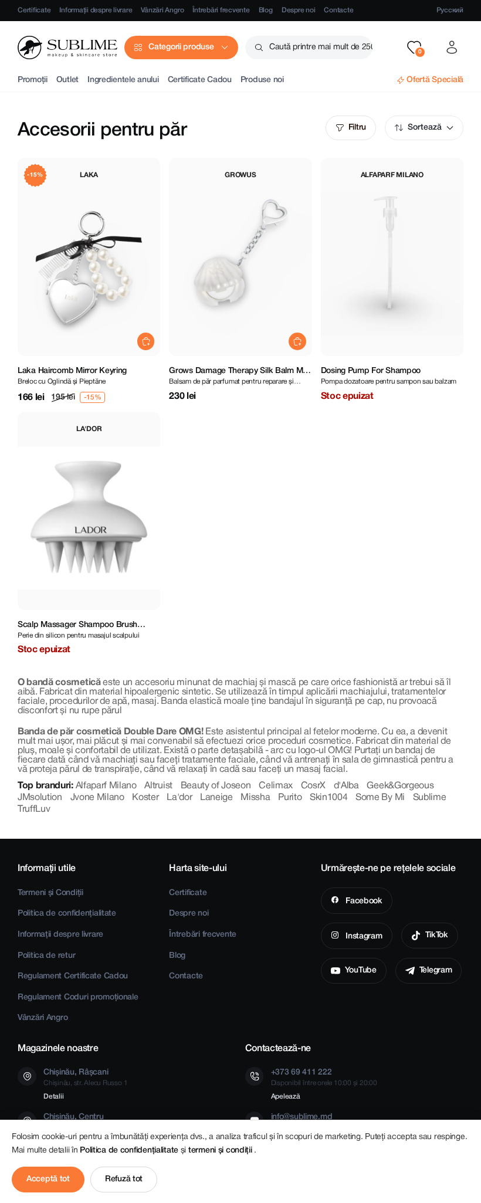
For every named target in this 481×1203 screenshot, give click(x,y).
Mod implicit (424, 128)
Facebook (362, 901)
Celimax (276, 786)
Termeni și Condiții (50, 893)
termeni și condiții (221, 1150)
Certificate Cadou (200, 80)
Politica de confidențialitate (67, 913)
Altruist (158, 786)
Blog (266, 10)
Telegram (435, 970)
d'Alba (346, 786)
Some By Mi (380, 798)
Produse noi (262, 80)
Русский (449, 10)
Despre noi (299, 10)
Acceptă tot (48, 1179)
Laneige (216, 798)
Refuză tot (124, 1179)
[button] (414, 47)
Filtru (357, 127)
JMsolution (40, 798)
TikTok (436, 935)
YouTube (361, 970)
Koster (145, 798)
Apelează (285, 1096)
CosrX (313, 786)
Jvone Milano (97, 798)
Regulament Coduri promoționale (78, 997)
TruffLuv (34, 809)
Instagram (362, 936)
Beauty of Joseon (216, 786)
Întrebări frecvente (220, 10)
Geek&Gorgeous (400, 786)
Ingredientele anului (122, 80)
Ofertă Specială (435, 80)
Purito (290, 798)
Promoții (33, 80)
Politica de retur (46, 956)
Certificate (34, 10)
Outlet (67, 80)
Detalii (53, 1096)
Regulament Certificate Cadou (73, 976)
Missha (255, 798)
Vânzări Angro (162, 10)
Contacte (338, 10)
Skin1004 (328, 798)
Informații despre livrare (95, 10)
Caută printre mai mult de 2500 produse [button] (320, 47)
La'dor (179, 798)
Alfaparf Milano (106, 786)
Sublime (429, 798)
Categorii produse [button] (181, 47)
